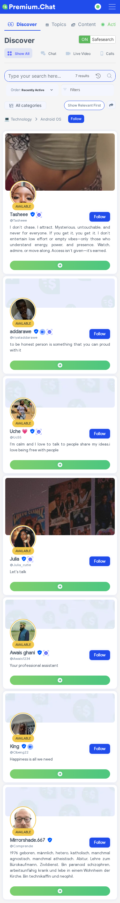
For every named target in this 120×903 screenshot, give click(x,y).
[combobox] (87, 90)
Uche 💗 (19, 431)
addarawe (21, 332)
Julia (15, 559)
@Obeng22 (19, 752)
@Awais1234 (20, 658)
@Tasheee (18, 220)
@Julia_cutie (20, 565)
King (15, 746)
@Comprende (21, 846)
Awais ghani (23, 653)
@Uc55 (16, 437)
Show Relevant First (84, 105)
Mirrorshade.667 (28, 840)
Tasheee (19, 215)
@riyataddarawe (23, 337)
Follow (76, 118)
